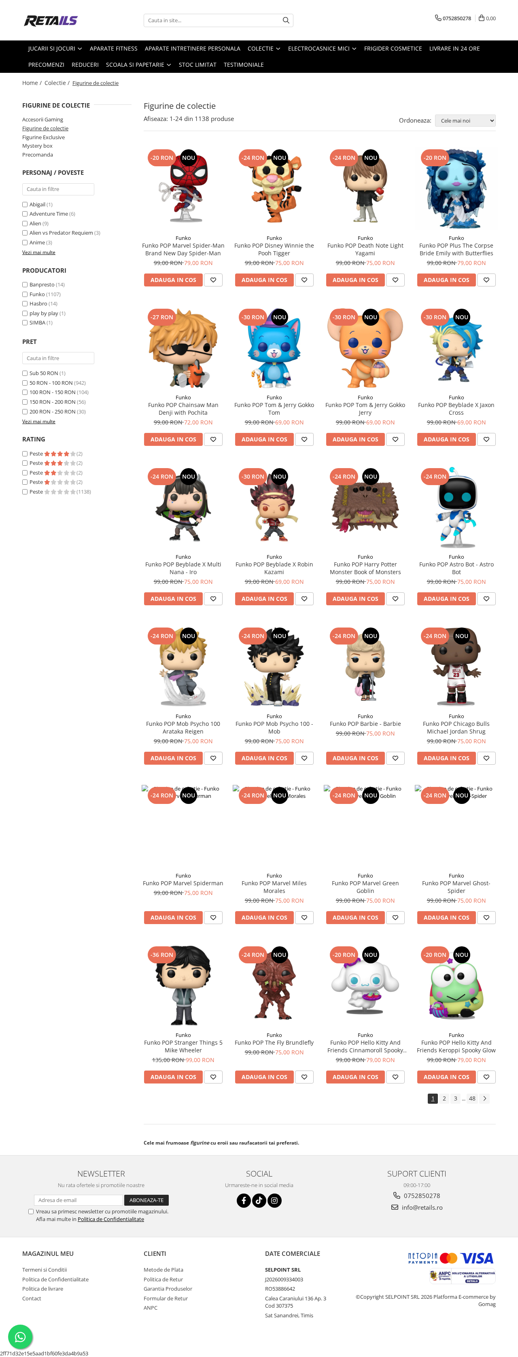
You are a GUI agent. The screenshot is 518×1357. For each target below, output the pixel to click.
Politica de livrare (42, 1288)
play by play (44, 313)
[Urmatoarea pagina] (484, 1099)
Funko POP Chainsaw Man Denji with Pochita (183, 408)
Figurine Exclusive (43, 137)
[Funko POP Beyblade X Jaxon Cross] (456, 348)
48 (472, 1098)
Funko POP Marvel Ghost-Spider (456, 887)
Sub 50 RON (44, 373)
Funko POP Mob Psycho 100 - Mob (274, 727)
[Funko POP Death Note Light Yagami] (365, 188)
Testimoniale (244, 64)
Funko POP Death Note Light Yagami (365, 249)
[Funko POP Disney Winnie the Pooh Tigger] (274, 188)
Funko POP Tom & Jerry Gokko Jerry (365, 408)
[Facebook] (244, 1201)
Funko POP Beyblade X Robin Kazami (274, 568)
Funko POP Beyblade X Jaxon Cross (456, 408)
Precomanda (37, 154)
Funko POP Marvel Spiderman (183, 883)
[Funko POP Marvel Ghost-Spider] (456, 826)
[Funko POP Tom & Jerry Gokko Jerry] (365, 348)
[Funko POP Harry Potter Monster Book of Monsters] (365, 507)
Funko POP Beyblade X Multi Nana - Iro (183, 568)
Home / (32, 83)
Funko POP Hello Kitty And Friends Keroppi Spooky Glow (456, 1046)
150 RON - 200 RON (53, 401)
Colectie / (58, 83)
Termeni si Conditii (44, 1269)
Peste (37, 453)
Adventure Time (49, 213)
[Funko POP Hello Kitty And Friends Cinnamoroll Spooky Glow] (365, 985)
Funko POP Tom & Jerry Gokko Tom (274, 408)
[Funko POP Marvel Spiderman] (183, 826)
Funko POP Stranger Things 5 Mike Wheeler (183, 1046)
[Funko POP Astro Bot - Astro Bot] (456, 507)
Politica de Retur (163, 1279)
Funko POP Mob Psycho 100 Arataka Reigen (183, 727)
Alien (36, 223)
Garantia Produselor (168, 1288)
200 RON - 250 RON (53, 411)
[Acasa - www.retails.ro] (62, 20)
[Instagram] (274, 1201)
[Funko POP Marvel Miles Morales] (274, 826)
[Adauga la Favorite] (213, 280)
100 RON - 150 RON (53, 392)
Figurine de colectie (45, 128)
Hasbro (38, 303)
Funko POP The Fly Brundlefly (274, 1042)
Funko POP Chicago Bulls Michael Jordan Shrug (456, 727)
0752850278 (421, 1196)
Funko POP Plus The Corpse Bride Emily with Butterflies (456, 249)
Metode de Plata (163, 1269)
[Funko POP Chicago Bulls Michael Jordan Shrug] (456, 666)
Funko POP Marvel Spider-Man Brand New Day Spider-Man (183, 249)
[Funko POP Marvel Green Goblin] (365, 826)
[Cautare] (286, 20)
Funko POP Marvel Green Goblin (365, 887)
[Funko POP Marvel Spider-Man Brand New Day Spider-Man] (183, 188)
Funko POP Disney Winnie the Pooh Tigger (274, 249)
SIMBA (37, 322)
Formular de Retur (166, 1298)
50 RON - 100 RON (51, 382)
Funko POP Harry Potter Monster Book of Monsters (365, 568)
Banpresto (42, 284)
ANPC (150, 1307)
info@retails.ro (421, 1207)
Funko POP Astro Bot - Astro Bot (456, 568)
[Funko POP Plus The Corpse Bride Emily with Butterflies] (456, 188)
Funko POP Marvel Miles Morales (274, 887)
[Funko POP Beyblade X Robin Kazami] (274, 507)
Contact (31, 1298)
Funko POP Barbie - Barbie (365, 723)
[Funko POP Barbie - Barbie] (365, 666)
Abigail (38, 204)
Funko (37, 294)
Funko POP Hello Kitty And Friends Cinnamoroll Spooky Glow (365, 1046)
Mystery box (37, 145)
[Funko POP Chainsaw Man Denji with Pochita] (183, 348)
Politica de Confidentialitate (111, 1219)
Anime (38, 242)
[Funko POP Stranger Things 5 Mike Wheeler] (183, 985)
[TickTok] (259, 1201)
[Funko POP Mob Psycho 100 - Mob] (274, 666)
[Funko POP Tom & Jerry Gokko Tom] (274, 348)
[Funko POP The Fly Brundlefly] (274, 985)
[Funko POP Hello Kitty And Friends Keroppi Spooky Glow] (456, 985)
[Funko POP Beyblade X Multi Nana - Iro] (183, 507)
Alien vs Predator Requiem (62, 232)
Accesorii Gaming (42, 119)
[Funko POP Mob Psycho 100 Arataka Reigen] (183, 666)
